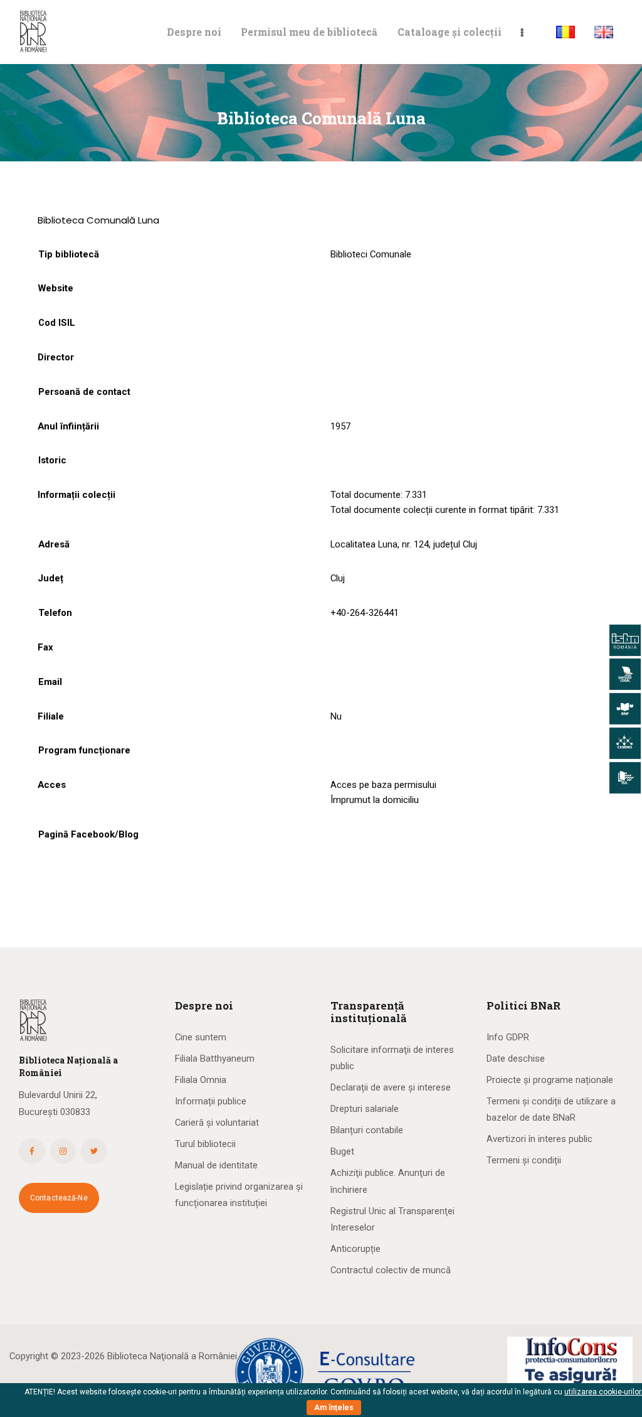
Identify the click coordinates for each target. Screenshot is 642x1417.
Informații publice (210, 1101)
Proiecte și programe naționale (550, 1080)
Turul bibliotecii (205, 1144)
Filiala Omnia (200, 1080)
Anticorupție (355, 1248)
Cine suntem (200, 1037)
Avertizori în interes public (539, 1139)
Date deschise (516, 1058)
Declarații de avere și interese (390, 1087)
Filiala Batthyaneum (215, 1058)
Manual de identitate (216, 1165)
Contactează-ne (59, 1197)
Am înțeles (334, 1407)
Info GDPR (508, 1037)
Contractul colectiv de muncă (390, 1270)
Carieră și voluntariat (217, 1122)
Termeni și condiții (524, 1160)
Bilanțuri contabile (366, 1130)
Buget (342, 1151)
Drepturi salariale (364, 1108)
